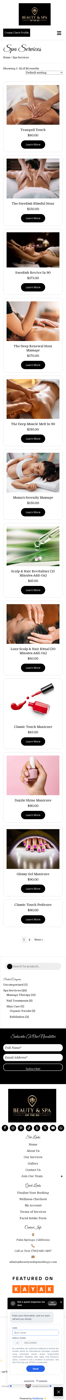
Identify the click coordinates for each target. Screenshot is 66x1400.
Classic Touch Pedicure (33, 905)
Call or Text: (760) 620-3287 (33, 1250)
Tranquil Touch (33, 130)
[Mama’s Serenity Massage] (33, 472)
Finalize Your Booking (33, 1192)
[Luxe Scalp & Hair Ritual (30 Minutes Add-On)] (33, 623)
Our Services (33, 1157)
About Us (33, 1151)
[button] (5, 1128)
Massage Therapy (18, 994)
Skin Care (13, 1006)
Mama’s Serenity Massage (33, 497)
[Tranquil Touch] (33, 104)
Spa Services (12, 990)
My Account (33, 1205)
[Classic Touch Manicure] (33, 701)
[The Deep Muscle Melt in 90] (33, 398)
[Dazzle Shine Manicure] (33, 775)
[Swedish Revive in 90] (33, 249)
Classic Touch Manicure (33, 727)
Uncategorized (13, 984)
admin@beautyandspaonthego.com (33, 1261)
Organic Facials (20, 1010)
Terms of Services (33, 1211)
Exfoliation (17, 1016)
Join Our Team (32, 1176)
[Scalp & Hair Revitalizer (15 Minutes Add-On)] (33, 546)
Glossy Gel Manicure (33, 874)
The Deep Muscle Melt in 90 (33, 424)
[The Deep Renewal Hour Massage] (33, 321)
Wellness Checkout (33, 1199)
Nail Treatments (17, 1000)
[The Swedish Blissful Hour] (33, 178)
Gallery (33, 1163)
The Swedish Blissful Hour (33, 203)
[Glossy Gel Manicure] (33, 848)
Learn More (33, 144)
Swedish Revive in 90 (33, 273)
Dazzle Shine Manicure (33, 800)
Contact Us (33, 1170)
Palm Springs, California (33, 1239)
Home (7, 57)
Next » (38, 939)
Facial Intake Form (33, 1218)
